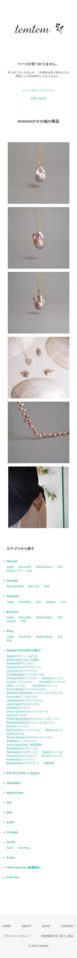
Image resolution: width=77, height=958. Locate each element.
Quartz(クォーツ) (17, 726)
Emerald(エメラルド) (52, 682)
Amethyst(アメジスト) (20, 663)
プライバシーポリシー (17, 936)
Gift (9, 802)
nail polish (14, 783)
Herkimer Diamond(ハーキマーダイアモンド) (34, 693)
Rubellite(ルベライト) (20, 759)
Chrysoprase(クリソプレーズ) (25, 674)
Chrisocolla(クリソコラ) (22, 678)
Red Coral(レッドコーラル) (24, 730)
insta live (13, 877)
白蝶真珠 (49, 763)
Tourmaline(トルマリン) (22, 755)
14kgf (10, 567)
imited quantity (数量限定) (23, 867)
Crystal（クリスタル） (20, 682)
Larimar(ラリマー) (18, 707)
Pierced (12, 561)
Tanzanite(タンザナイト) (22, 752)
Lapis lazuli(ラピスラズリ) (23, 704)
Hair (9, 812)
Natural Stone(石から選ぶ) (24, 650)
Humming (24, 847)
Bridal (11, 857)
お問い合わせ (39, 98)
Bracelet (12, 611)
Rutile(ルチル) (15, 733)
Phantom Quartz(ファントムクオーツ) (30, 722)
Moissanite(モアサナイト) (23, 763)
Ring (10, 631)
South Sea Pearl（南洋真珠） (25, 744)
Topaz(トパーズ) (52, 752)
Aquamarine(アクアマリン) (23, 667)
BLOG (46, 926)
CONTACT (67, 926)
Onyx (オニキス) (17, 715)
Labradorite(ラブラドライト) (25, 700)
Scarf (10, 822)
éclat (10, 847)
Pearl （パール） (17, 685)
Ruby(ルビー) (54, 730)
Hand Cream (15, 792)
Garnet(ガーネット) (45, 685)
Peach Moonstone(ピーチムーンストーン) (33, 718)
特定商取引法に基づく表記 (57, 936)
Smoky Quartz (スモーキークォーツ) (29, 737)
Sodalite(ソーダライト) (21, 741)
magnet (51, 601)
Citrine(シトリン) (52, 678)
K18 (29, 570)
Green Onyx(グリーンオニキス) (26, 689)
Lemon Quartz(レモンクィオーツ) (27, 711)
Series (11, 842)
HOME (7, 926)
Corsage (12, 832)
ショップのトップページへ (39, 90)
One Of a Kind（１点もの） (24, 773)
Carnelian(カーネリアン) (22, 670)
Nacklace (13, 596)
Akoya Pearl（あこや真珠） (24, 659)
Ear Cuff (34, 586)
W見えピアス (14, 570)
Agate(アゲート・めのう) (22, 656)
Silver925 (25, 567)
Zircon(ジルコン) (51, 755)
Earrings (12, 580)
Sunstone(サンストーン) (22, 748)
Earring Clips (15, 586)
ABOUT (26, 926)
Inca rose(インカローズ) (22, 696)
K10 (60, 567)
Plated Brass (44, 567)
